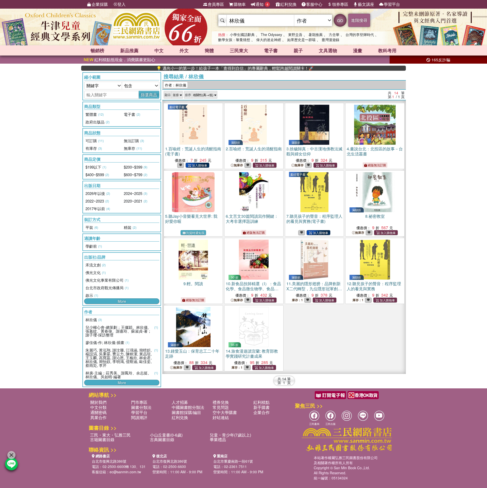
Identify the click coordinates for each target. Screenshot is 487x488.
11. (314, 291)
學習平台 (392, 4)
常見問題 (221, 407)
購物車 (240, 4)
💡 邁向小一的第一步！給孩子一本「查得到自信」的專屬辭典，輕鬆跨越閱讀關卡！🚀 (216, 68)
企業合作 (261, 412)
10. (253, 289)
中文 (159, 50)
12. (374, 286)
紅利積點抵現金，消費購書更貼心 (119, 59)
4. (375, 151)
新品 (129, 50)
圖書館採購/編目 (186, 412)
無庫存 (238, 165)
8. (375, 216)
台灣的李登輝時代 (359, 34)
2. (254, 149)
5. (191, 218)
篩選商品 (149, 95)
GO (340, 20)
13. (192, 353)
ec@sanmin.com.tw (125, 471)
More (122, 301)
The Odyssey (271, 34)
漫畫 (357, 50)
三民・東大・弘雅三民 (110, 435)
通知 (261, 4)
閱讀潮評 (139, 417)
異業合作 (98, 417)
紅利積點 (261, 402)
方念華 (334, 34)
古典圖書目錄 (162, 439)
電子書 (271, 50)
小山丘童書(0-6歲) (166, 435)
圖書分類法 (141, 407)
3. (314, 151)
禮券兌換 (221, 402)
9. (193, 283)
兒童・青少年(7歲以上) (230, 435)
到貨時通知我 (195, 232)
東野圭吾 (295, 34)
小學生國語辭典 (242, 34)
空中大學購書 (225, 412)
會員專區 (216, 4)
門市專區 (139, 402)
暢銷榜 (97, 50)
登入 (121, 4)
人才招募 (180, 402)
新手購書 (261, 407)
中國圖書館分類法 (188, 407)
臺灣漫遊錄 (330, 39)
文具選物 (328, 50)
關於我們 (98, 402)
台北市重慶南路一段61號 (233, 461)
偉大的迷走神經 (268, 39)
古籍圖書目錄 (102, 439)
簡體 (209, 50)
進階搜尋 (359, 20)
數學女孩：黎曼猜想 (234, 39)
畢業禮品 (218, 439)
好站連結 (221, 417)
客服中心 (314, 4)
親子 (298, 50)
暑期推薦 (315, 34)
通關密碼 (98, 412)
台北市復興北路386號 (109, 461)
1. (193, 151)
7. (314, 218)
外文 (184, 50)
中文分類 (98, 407)
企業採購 (100, 4)
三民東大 (239, 50)
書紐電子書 (176, 107)
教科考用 (387, 50)
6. (252, 218)
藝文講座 (366, 4)
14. (252, 353)
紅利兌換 (288, 4)
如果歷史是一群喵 (301, 39)
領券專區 (340, 4)
